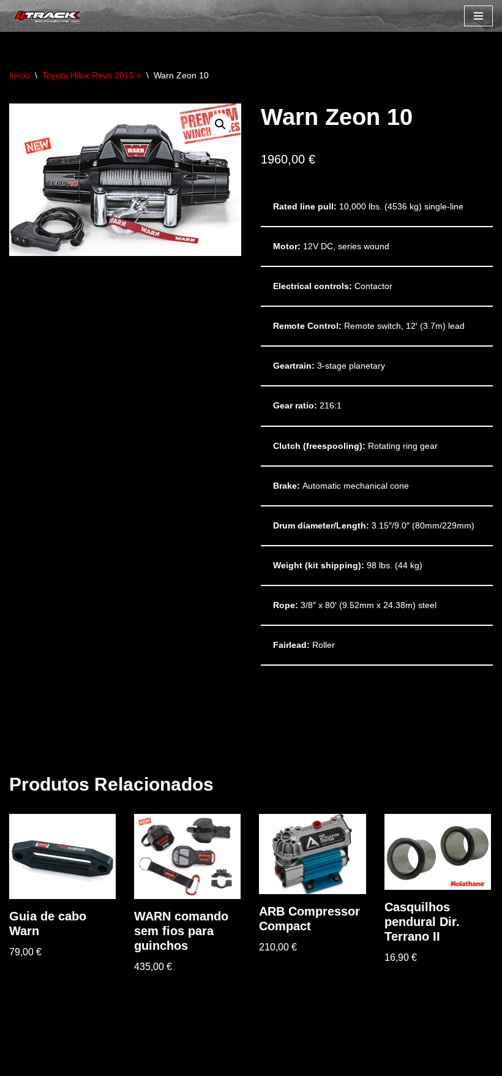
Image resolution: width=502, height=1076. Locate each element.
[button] (220, 124)
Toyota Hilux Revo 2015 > (91, 75)
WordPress (116, 1063)
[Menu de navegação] (478, 16)
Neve (20, 1063)
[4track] (46, 16)
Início (19, 75)
